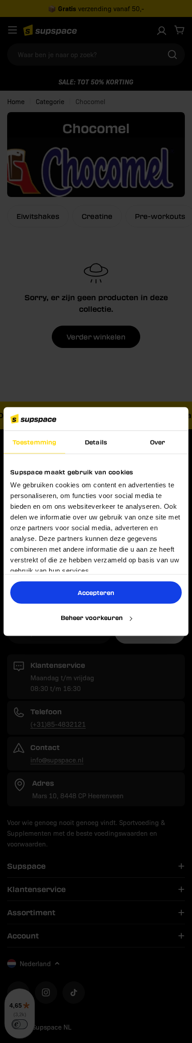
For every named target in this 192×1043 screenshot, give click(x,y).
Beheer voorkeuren (92, 617)
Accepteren (96, 592)
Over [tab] (157, 441)
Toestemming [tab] (34, 441)
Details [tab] (96, 441)
